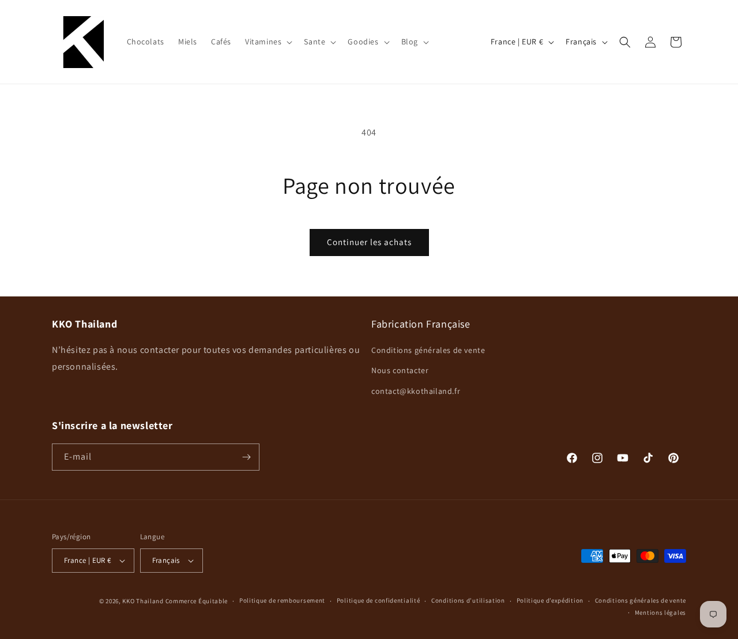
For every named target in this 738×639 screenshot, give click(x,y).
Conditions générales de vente (428, 350)
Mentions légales (660, 612)
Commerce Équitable (196, 601)
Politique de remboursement (282, 600)
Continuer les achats (369, 241)
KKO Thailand (142, 601)
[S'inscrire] (246, 457)
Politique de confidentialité (378, 600)
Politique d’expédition (550, 600)
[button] (267, 41)
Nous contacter (399, 370)
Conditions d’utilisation (468, 600)
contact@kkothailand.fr (415, 391)
